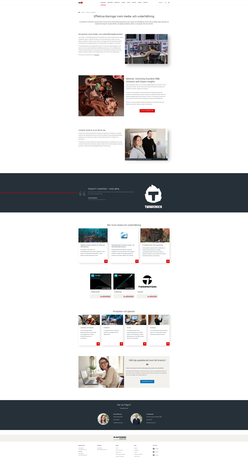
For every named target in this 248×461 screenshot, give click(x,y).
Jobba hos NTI (118, 452)
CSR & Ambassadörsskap (120, 454)
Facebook (157, 448)
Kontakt (135, 448)
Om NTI (117, 448)
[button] (165, 2)
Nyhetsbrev (136, 450)
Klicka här (96, 55)
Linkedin (156, 451)
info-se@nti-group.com (82, 449)
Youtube (156, 455)
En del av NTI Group (119, 450)
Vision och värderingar (120, 456)
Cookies (135, 452)
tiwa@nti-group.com (151, 422)
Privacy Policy (136, 456)
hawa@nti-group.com (118, 422)
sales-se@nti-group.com (82, 455)
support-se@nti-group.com (102, 449)
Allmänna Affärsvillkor (138, 454)
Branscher (83, 12)
